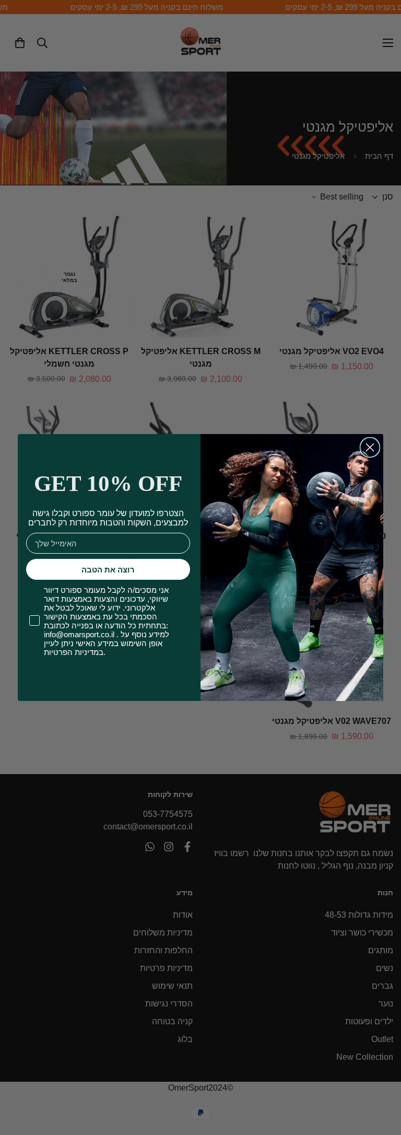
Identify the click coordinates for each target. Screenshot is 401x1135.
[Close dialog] (370, 447)
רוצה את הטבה (108, 569)
